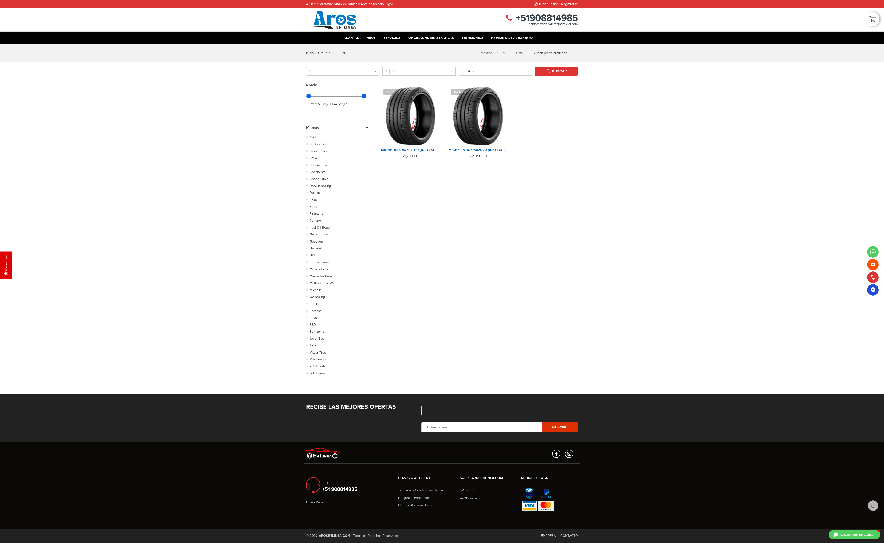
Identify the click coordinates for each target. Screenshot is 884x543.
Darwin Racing (320, 186)
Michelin (316, 290)
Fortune (315, 221)
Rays (313, 318)
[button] (854, 534)
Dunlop (315, 193)
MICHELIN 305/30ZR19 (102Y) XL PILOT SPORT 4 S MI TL (410, 150)
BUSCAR (559, 71)
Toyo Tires (317, 338)
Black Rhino (318, 151)
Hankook (316, 248)
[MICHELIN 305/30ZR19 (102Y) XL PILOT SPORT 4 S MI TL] (410, 116)
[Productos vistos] (873, 505)
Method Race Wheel (324, 283)
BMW (313, 158)
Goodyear (317, 241)
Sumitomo (317, 332)
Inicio (310, 53)
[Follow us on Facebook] (556, 454)
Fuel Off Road (320, 227)
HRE (313, 255)
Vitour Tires (318, 352)
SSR (313, 325)
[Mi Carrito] (872, 21)
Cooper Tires (319, 179)
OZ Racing (317, 297)
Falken (314, 207)
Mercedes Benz (321, 276)
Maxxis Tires (319, 269)
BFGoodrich (318, 144)
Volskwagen (318, 359)
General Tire (319, 234)
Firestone (316, 214)
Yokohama (317, 373)
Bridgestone (318, 165)
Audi (313, 137)
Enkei (313, 200)
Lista (519, 53)
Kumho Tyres (319, 262)
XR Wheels (318, 366)
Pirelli (313, 304)
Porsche (316, 311)
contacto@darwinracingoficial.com (553, 24)
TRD (313, 345)
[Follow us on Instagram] (569, 454)
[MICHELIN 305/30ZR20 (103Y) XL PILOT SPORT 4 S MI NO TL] (477, 116)
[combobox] (342, 71)
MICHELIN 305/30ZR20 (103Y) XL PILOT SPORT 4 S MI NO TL (477, 150)
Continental (318, 172)
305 (335, 53)
